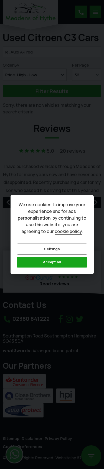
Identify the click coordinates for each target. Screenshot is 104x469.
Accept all (52, 262)
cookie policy (68, 231)
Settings (52, 248)
